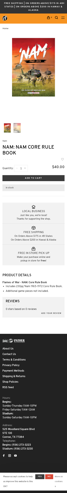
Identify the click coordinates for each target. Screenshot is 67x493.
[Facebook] (3, 456)
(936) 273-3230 (23, 449)
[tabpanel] (33, 67)
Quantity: (7, 168)
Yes (40, 476)
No (49, 476)
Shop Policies (10, 382)
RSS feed (8, 387)
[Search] (57, 18)
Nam (4, 141)
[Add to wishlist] (62, 159)
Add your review (51, 313)
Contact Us (9, 354)
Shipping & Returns (13, 376)
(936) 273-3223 (21, 445)
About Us (7, 348)
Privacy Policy (11, 365)
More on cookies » (59, 481)
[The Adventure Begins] (13, 340)
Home (5, 28)
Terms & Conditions (14, 359)
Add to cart (33, 178)
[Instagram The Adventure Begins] (9, 456)
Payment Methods (13, 371)
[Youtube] (15, 456)
